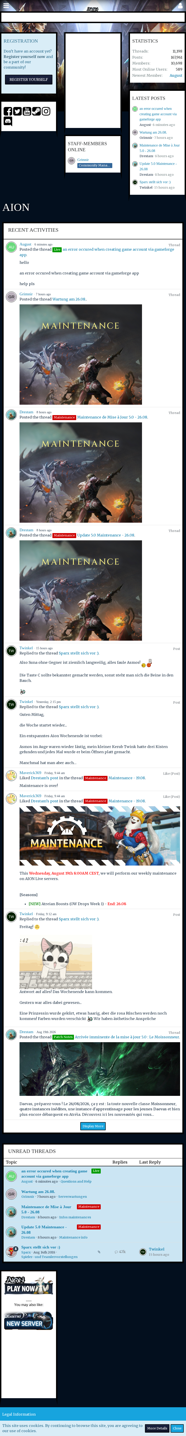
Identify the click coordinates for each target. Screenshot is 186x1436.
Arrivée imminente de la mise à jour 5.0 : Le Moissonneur (127, 1037)
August (176, 75)
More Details (157, 1428)
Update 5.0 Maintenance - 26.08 (105, 535)
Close (177, 1428)
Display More (93, 1126)
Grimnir (83, 160)
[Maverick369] (11, 779)
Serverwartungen (72, 1197)
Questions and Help (76, 1181)
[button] (6, 6)
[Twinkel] (11, 669)
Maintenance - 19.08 (126, 778)
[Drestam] (11, 466)
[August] (11, 264)
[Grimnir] (11, 348)
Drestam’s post (44, 778)
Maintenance (88, 1207)
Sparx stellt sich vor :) (155, 182)
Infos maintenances (75, 1217)
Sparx (26, 1252)
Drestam (146, 156)
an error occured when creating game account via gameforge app (158, 114)
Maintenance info (73, 1237)
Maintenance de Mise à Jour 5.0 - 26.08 (112, 417)
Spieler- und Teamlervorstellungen (49, 1257)
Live (96, 1171)
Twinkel (146, 187)
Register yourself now (24, 56)
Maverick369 (30, 772)
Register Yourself (29, 79)
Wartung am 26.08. (153, 132)
